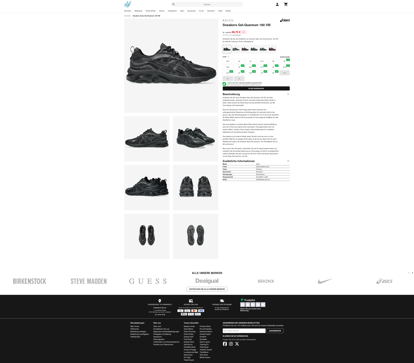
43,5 (229, 72)
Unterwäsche (172, 11)
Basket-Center (189, 326)
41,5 (263, 66)
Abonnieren (275, 330)
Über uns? (157, 326)
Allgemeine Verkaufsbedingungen (166, 331)
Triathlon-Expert (206, 349)
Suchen (207, 4)
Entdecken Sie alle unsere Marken (207, 289)
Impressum (157, 336)
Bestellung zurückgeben (222, 309)
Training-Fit (204, 344)
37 (250, 61)
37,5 (261, 61)
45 (264, 72)
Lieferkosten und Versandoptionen (166, 342)
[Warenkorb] (286, 4)
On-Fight (187, 357)
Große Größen (151, 11)
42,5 (286, 66)
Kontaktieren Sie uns (159, 308)
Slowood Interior (206, 331)
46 (275, 72)
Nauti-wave (188, 355)
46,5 (284, 73)
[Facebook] (225, 344)
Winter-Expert (205, 357)
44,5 (252, 72)
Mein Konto (134, 326)
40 (241, 66)
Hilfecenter (134, 329)
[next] (412, 273)
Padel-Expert (189, 360)
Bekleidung (138, 11)
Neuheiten (127, 11)
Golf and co (188, 344)
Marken (228, 11)
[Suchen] (173, 4)
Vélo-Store (204, 355)
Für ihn (201, 11)
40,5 (252, 66)
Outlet (220, 11)
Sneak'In (203, 336)
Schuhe (161, 11)
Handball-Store (189, 347)
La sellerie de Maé (191, 352)
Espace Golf (188, 336)
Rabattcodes (135, 336)
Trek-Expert (204, 347)
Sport (182, 11)
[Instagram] (231, 344)
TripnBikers (204, 352)
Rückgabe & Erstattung (162, 334)
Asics (228, 20)
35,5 (227, 61)
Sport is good (205, 342)
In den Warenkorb (256, 88)
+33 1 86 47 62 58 (159, 315)
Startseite (127, 16)
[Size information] (228, 56)
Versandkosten (236, 35)
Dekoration (211, 11)
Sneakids (203, 339)
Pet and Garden (206, 329)
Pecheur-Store (205, 326)
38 (273, 61)
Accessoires (191, 11)
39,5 (227, 67)
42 (275, 66)
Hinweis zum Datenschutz (163, 344)
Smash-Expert (205, 334)
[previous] (408, 273)
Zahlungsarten (158, 339)
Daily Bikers (188, 329)
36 (239, 61)
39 (286, 60)
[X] (237, 344)
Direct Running (189, 331)
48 (228, 79)
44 (241, 72)
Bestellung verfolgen (138, 331)
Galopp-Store (189, 342)
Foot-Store (188, 339)
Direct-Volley (189, 334)
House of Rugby (190, 349)
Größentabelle (285, 57)
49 (239, 79)
